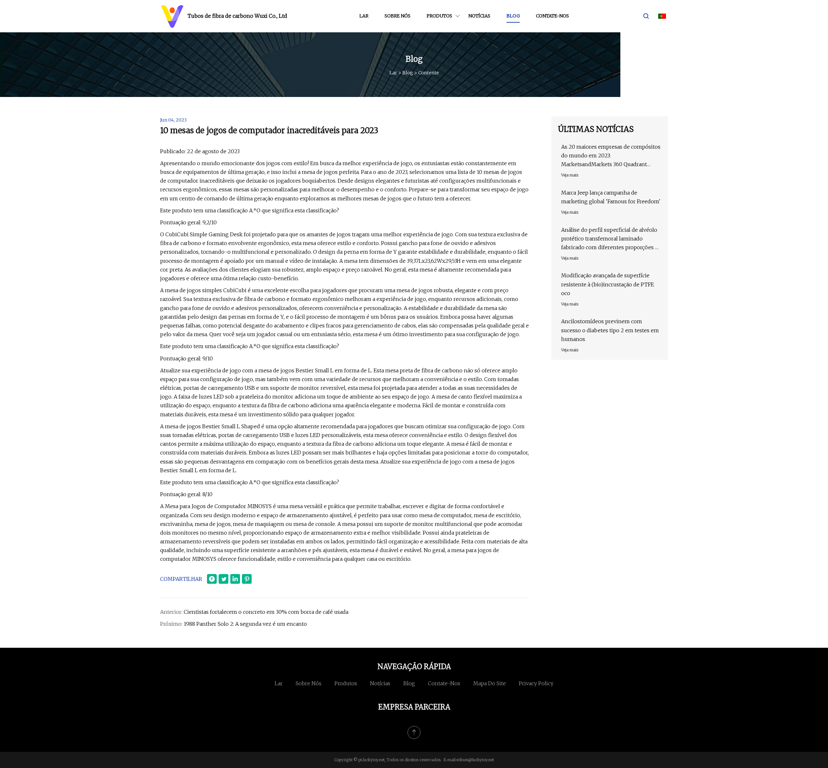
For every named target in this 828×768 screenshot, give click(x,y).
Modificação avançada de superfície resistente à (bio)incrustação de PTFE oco (607, 284)
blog (513, 16)
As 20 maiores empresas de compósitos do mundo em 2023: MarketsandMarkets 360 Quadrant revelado (610, 156)
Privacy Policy (536, 683)
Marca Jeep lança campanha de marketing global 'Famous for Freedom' (610, 197)
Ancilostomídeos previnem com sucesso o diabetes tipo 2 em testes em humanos (610, 330)
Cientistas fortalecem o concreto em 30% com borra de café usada (266, 612)
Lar (363, 16)
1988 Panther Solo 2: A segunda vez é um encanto (245, 624)
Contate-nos (552, 16)
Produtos (439, 16)
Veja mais (569, 175)
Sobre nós (397, 16)
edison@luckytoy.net (475, 759)
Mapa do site (489, 683)
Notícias (479, 16)
